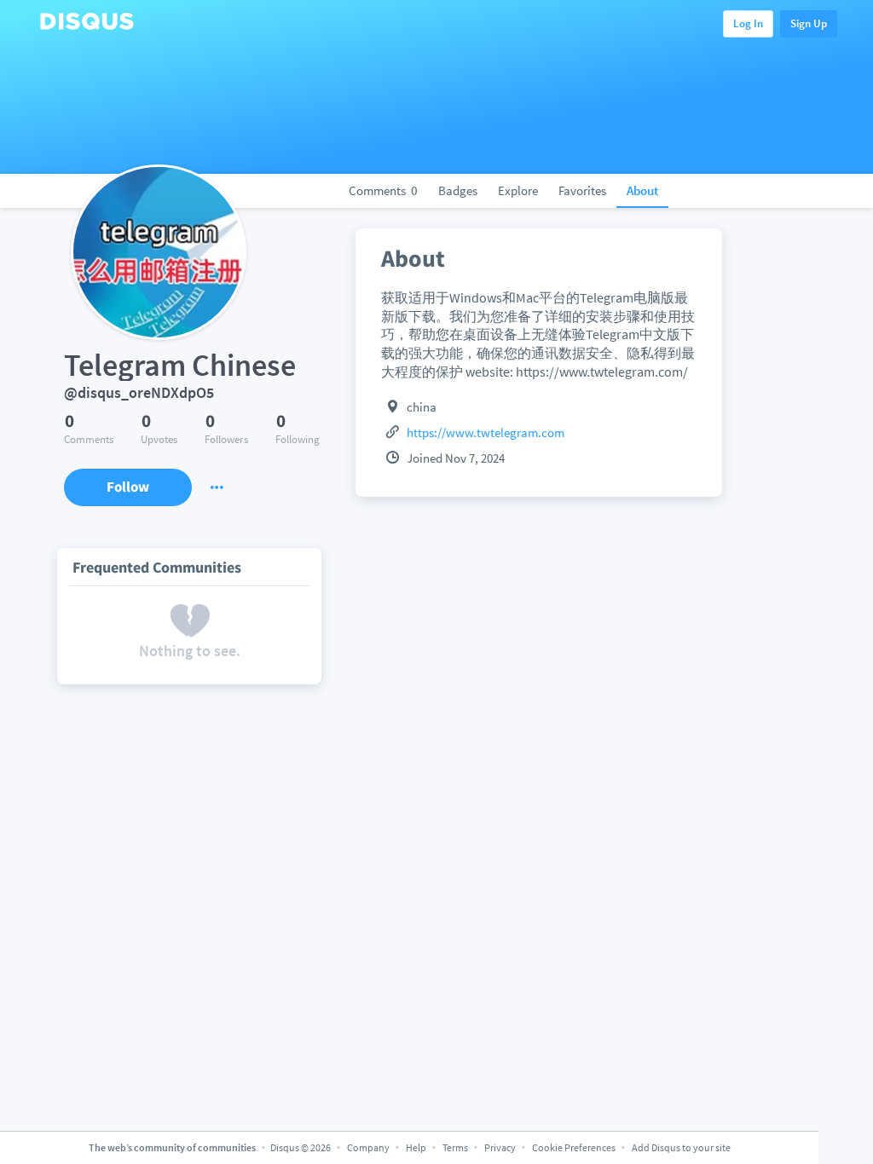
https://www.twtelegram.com (485, 432)
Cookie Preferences (574, 1147)
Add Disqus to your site (681, 1147)
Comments (383, 190)
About (642, 190)
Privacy (500, 1147)
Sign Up (808, 23)
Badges (457, 190)
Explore (518, 190)
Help (416, 1147)
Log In (748, 23)
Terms (455, 1147)
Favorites (582, 190)
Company (368, 1147)
